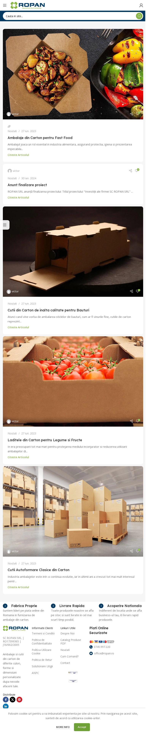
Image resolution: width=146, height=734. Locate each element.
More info (63, 727)
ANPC (35, 673)
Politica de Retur (42, 660)
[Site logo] (27, 5)
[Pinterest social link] (19, 699)
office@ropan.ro (104, 653)
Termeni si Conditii (43, 633)
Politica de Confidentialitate (42, 641)
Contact (65, 663)
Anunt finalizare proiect (27, 185)
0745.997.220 (102, 647)
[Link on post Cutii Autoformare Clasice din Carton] (73, 511)
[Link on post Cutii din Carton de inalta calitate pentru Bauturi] (73, 251)
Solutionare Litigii (42, 666)
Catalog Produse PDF (70, 641)
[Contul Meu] (141, 5)
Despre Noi (67, 633)
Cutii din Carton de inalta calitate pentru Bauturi (48, 310)
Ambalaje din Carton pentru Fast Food (40, 138)
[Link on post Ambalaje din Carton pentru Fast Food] (73, 74)
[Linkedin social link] (6, 706)
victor (15, 114)
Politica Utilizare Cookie (41, 651)
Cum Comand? (69, 656)
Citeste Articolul (18, 155)
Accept (82, 727)
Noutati (12, 131)
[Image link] (15, 628)
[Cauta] (139, 16)
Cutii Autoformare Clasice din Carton (38, 570)
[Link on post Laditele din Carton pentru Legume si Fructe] (73, 381)
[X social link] (12, 699)
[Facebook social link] (6, 699)
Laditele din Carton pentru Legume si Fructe (45, 440)
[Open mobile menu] (5, 5)
